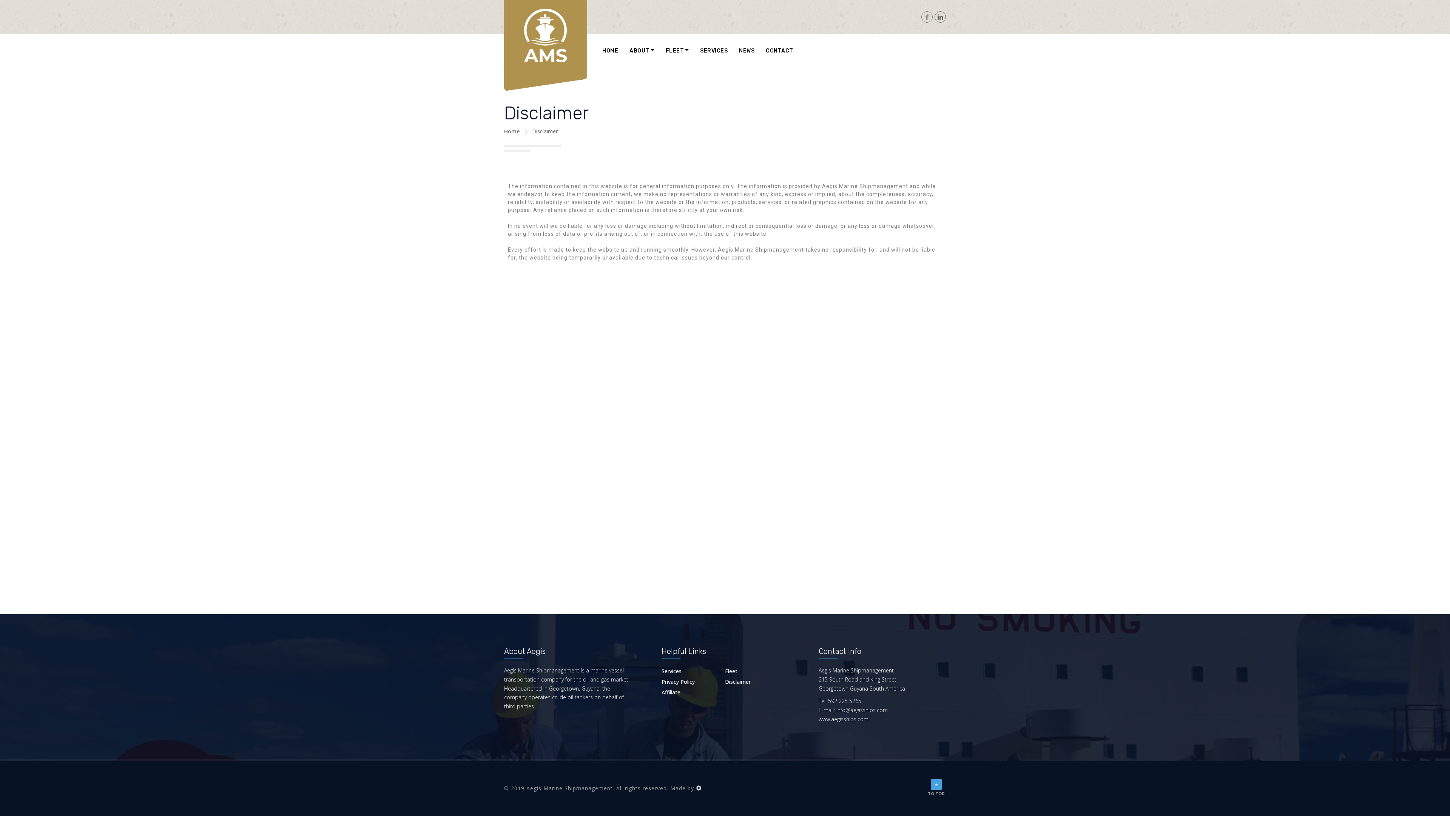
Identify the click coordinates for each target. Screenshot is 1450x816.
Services (714, 51)
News (746, 51)
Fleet (675, 51)
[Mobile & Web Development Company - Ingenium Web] (698, 788)
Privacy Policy (678, 681)
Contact (779, 51)
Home (610, 51)
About (639, 51)
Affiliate (671, 692)
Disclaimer (738, 681)
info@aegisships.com (862, 710)
